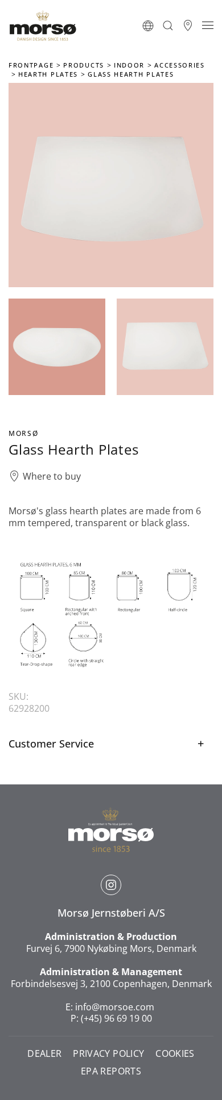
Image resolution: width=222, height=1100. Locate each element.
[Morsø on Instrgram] (111, 885)
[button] (148, 25)
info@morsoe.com (114, 1007)
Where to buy (52, 476)
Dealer (44, 1054)
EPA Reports (111, 1071)
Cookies (174, 1054)
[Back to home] (43, 25)
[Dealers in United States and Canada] (188, 25)
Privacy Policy (108, 1054)
